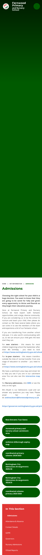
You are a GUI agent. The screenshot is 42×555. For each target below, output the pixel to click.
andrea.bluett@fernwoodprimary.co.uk (22, 397)
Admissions (30, 284)
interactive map (33, 376)
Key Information (16, 284)
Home (4, 284)
